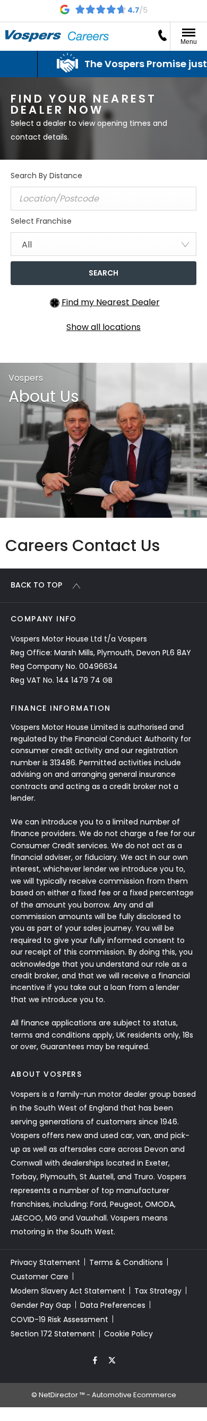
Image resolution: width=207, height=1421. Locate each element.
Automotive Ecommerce (134, 1395)
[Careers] (88, 36)
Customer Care (39, 1276)
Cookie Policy (128, 1333)
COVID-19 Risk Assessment (59, 1319)
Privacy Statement (45, 1262)
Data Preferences (112, 1305)
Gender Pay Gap (41, 1305)
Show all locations (103, 327)
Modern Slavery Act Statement (68, 1291)
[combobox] (103, 244)
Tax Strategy (158, 1291)
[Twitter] (112, 1359)
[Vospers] (33, 36)
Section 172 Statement (53, 1333)
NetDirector (59, 1395)
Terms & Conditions (126, 1262)
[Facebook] (95, 1359)
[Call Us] (162, 35)
